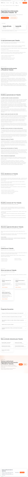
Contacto (20, 2)
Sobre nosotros (17, 3)
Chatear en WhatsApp (5, 17)
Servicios (4, 2)
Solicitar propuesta (13, 17)
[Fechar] (25, 472)
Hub (2, 23)
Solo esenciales (17, 472)
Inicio (1, 5)
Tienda (22, 0)
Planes (11, 2)
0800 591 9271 (6, 0)
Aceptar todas (22, 472)
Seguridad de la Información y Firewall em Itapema (7, 239)
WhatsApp (24, 2)
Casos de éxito (14, 3)
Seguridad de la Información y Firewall (10, 5)
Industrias (7, 2)
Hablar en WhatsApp (21, 364)
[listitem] (14, 313)
